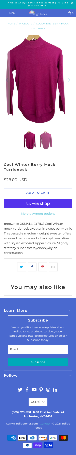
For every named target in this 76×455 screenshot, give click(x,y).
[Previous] (7, 80)
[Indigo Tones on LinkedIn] (55, 390)
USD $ (35, 402)
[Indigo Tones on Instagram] (48, 390)
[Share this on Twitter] (21, 267)
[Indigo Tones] (38, 13)
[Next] (69, 80)
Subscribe (38, 362)
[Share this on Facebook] (32, 267)
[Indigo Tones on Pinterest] (41, 390)
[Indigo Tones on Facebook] (27, 390)
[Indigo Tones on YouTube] (34, 390)
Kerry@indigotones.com (22, 423)
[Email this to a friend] (53, 267)
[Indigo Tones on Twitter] (20, 390)
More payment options (38, 213)
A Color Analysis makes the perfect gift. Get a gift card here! (38, 4)
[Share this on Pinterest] (42, 267)
